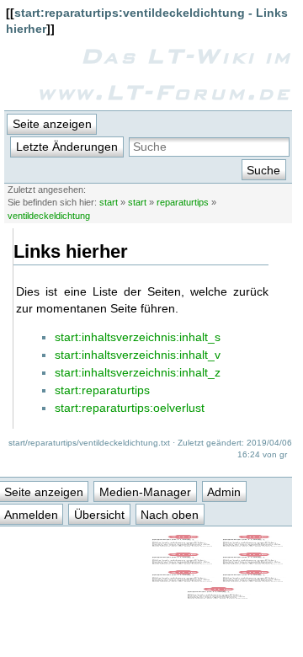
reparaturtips (183, 202)
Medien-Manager (145, 492)
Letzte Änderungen (67, 146)
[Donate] (183, 561)
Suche (263, 170)
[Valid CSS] (254, 578)
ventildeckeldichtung (49, 216)
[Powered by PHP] (254, 561)
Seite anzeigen (52, 124)
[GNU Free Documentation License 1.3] (254, 543)
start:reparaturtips (102, 390)
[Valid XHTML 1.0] (183, 578)
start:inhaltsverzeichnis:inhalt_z (138, 372)
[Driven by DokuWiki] (218, 595)
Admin (224, 492)
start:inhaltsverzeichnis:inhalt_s (138, 337)
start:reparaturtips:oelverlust (130, 407)
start (108, 202)
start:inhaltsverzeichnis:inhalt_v (138, 354)
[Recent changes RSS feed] (183, 543)
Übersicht (99, 514)
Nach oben (170, 514)
